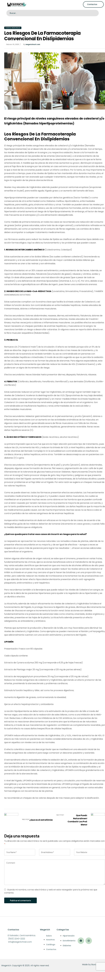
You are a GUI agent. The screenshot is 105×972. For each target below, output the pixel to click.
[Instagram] (88, 940)
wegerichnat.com (33, 44)
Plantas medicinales (13, 28)
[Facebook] (81, 940)
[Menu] (2, 4)
